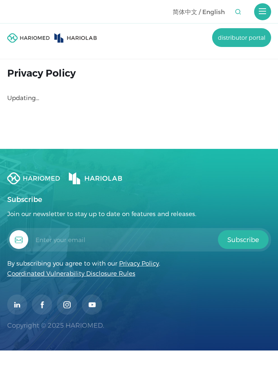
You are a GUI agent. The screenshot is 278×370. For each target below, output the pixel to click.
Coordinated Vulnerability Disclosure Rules (71, 273)
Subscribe (243, 240)
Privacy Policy (139, 263)
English (213, 11)
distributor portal (241, 37)
